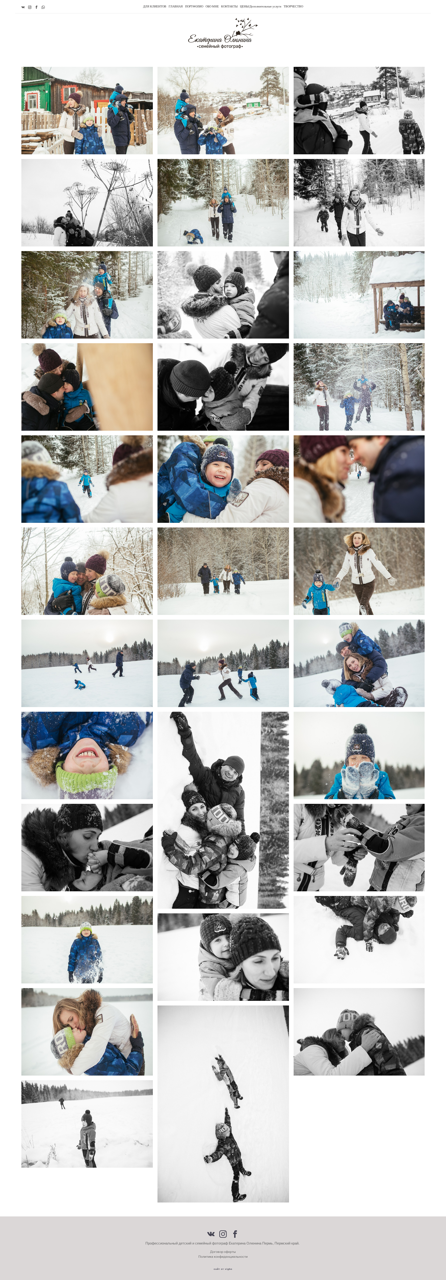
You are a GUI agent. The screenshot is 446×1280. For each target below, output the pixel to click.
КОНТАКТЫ (229, 6)
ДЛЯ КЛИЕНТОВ (154, 6)
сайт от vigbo (223, 1269)
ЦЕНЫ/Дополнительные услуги (260, 6)
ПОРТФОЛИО (194, 6)
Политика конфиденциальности (223, 1256)
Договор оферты (223, 1252)
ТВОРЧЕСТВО (293, 6)
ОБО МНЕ (212, 6)
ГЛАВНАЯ (176, 6)
